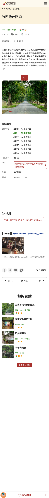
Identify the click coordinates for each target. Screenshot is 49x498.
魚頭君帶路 (26, 495)
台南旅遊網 (9, 3)
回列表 (24, 280)
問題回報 (42, 270)
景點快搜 (16, 8)
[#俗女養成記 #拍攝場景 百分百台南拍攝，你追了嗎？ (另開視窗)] (13, 245)
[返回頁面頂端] (45, 495)
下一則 (38, 280)
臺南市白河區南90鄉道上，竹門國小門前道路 (28, 165)
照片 (24, 77)
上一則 (11, 280)
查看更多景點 (24, 365)
